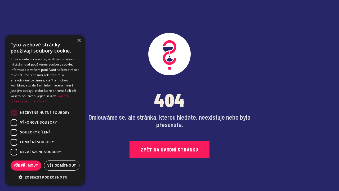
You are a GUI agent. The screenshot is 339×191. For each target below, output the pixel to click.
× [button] (79, 41)
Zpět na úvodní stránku (169, 150)
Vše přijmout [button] (26, 165)
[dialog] (45, 110)
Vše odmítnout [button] (61, 165)
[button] (45, 177)
